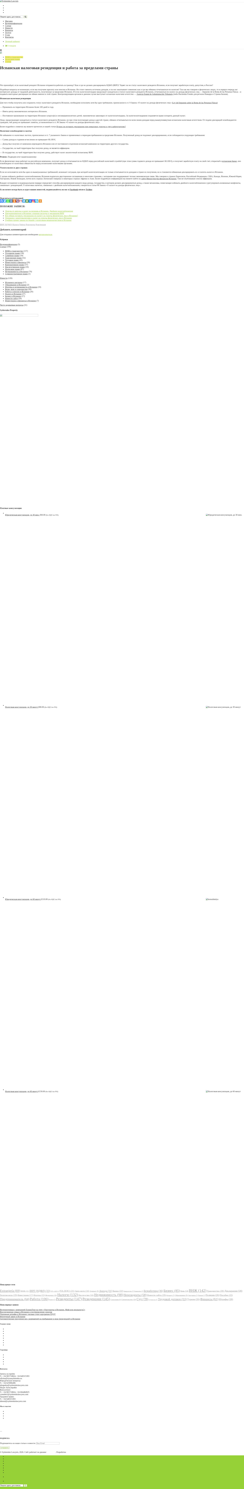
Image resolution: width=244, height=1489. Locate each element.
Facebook (74, 189)
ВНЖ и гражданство (14, 57)
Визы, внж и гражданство (16, 289)
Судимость (153, 1299)
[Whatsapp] (8, 201)
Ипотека (39, 1295)
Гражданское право (13, 258)
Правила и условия (13, 1357)
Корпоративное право (14, 265)
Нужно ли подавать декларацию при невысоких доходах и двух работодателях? (91, 127)
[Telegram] (23, 201)
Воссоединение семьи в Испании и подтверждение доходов (26, 1312)
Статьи (8, 26)
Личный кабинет (12, 41)
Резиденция (41, 225)
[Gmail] (20, 201)
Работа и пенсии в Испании (17, 292)
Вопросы (9, 30)
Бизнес (172, 1291)
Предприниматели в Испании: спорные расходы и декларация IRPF (34, 213)
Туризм (193, 1299)
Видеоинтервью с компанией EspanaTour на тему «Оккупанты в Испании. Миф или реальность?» (42, 1310)
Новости (9, 28)
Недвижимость (108, 1295)
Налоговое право (12, 59)
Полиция (212, 1295)
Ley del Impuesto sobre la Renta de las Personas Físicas (194, 103)
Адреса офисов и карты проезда (14, 1433)
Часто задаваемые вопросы (11, 305)
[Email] (27, 201)
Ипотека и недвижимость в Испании (21, 287)
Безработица (153, 1290)
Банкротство (129, 1291)
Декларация (233, 1290)
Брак (184, 1291)
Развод (52, 1300)
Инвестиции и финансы (15, 262)
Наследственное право (15, 267)
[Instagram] (33, 201)
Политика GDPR (12, 1359)
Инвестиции (25, 1295)
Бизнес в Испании (13, 296)
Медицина (51, 1295)
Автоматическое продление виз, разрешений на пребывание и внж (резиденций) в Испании (40, 1319)
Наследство (86, 1295)
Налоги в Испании (13, 294)
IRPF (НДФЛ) (6, 225)
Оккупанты (193, 1295)
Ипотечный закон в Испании (12, 1316)
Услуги (8, 32)
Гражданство (215, 1291)
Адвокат (94, 1291)
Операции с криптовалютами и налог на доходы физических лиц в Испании (38, 218)
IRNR (25, 1291)
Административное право (16, 274)
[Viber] (17, 201)
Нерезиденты (135, 1295)
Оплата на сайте (12, 1362)
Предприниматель (14, 1299)
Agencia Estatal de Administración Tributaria (155, 94)
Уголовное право (12, 253)
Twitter (89, 189)
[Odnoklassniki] (14, 201)
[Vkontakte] (30, 201)
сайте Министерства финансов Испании (158, 179)
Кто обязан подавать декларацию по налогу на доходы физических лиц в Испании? (41, 216)
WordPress (51, 1452)
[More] (40, 201)
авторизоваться (45, 234)
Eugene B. (70, 1452)
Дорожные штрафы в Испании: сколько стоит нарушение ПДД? (28, 1314)
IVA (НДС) (66, 1291)
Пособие (226, 1295)
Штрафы (226, 1299)
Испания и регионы (13, 282)
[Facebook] (1, 201)
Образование (181, 1295)
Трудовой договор (172, 1299)
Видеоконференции (13, 23)
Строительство (128, 1299)
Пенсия (201, 1295)
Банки (118, 1291)
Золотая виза (8, 1295)
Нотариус (170, 1295)
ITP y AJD (55, 1291)
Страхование (116, 1300)
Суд (142, 1299)
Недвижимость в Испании (16, 271)
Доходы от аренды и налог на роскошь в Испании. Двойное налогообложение (39, 211)
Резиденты (30, 225)
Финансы (209, 1299)
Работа (22, 225)
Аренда (105, 1290)
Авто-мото (82, 1291)
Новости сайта (11, 298)
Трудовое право (12, 260)
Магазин (9, 21)
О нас (7, 35)
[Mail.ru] (11, 201)
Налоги (15, 225)
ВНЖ (197, 1290)
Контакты (9, 37)
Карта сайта (10, 1364)
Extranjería (10, 1290)
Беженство (138, 1291)
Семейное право (12, 255)
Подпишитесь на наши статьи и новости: (18, 1443)
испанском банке (229, 161)
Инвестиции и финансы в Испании (20, 301)
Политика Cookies (13, 1355)
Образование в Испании (15, 285)
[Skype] (36, 201)
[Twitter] (4, 201)
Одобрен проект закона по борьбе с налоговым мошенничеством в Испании (38, 220)
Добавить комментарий (12, 79)
